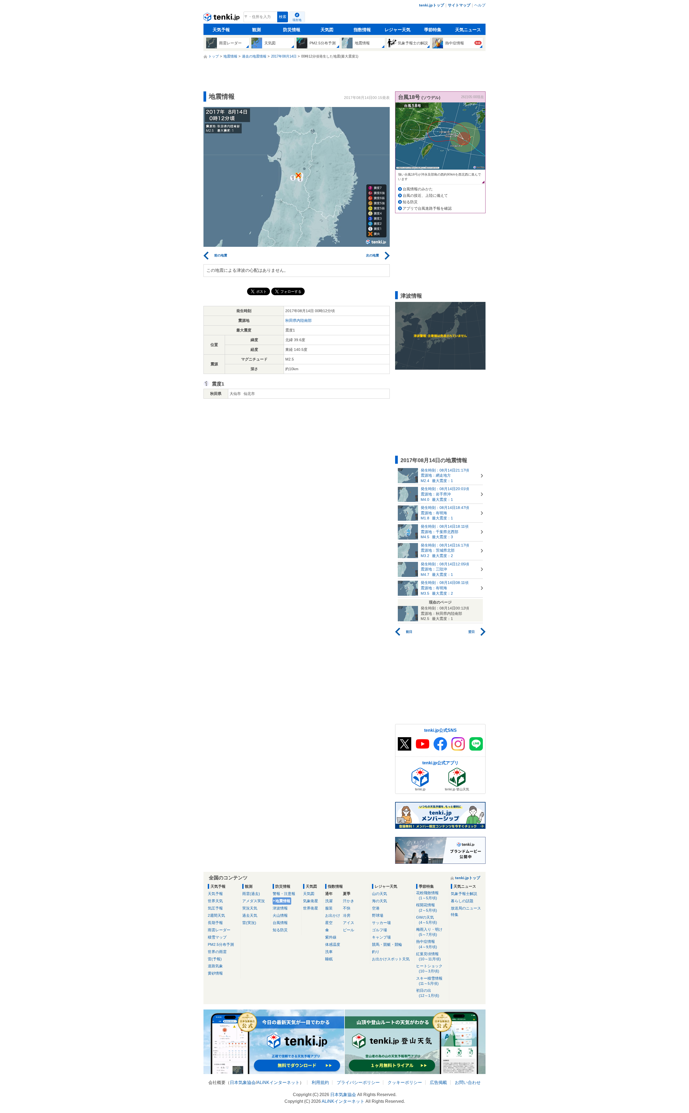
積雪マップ (217, 937)
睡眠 (329, 959)
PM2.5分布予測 (221, 944)
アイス (348, 923)
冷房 (346, 915)
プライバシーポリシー (358, 1082)
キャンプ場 (381, 937)
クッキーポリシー (405, 1082)
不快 (346, 908)
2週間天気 (216, 915)
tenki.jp (222, 18)
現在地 (297, 20)
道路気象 (215, 966)
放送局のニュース (466, 908)
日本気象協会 (243, 1082)
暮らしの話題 (462, 901)
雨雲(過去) (251, 893)
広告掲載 (438, 1082)
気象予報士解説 (464, 893)
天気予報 (221, 29)
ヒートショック (429, 968)
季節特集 (432, 29)
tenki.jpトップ (431, 5)
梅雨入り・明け (429, 932)
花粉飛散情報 (427, 895)
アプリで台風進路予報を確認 (427, 208)
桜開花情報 (426, 907)
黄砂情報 (215, 973)
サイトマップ (459, 5)
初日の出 (427, 993)
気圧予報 (215, 908)
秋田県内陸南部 (298, 320)
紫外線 (330, 937)
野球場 (377, 915)
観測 (256, 29)
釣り (375, 952)
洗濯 (329, 901)
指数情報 (362, 29)
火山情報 (280, 915)
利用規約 (320, 1082)
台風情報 (280, 923)
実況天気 (249, 908)
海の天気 (379, 901)
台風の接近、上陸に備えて (425, 195)
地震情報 (282, 901)
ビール (348, 930)
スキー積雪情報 (429, 981)
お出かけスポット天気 (391, 959)
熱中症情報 (426, 944)
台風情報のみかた (418, 189)
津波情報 (280, 908)
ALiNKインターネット (278, 1082)
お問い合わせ (468, 1082)
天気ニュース (468, 29)
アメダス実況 (253, 901)
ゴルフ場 (379, 930)
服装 (329, 908)
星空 (329, 923)
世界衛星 (310, 908)
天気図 (327, 29)
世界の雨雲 (217, 952)
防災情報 (291, 29)
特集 (454, 914)
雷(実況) (249, 923)
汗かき (348, 901)
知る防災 (410, 202)
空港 (375, 908)
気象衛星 (310, 901)
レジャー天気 (397, 29)
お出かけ (332, 915)
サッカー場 (381, 923)
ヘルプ (480, 5)
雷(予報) (215, 959)
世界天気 (215, 901)
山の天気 (379, 893)
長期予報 (215, 923)
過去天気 (249, 915)
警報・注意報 (284, 893)
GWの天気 (426, 920)
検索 (282, 17)
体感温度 (332, 944)
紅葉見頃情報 (428, 956)
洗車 (329, 952)
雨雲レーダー (219, 930)
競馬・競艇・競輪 (387, 944)
